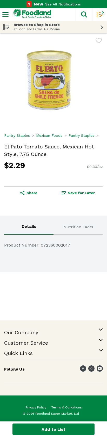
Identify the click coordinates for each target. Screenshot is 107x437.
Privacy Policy (35, 407)
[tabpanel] (53, 243)
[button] (84, 14)
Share (31, 193)
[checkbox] (99, 41)
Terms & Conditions (66, 407)
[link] (78, 193)
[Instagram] (91, 370)
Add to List (53, 429)
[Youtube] (100, 370)
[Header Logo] (31, 15)
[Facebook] (83, 370)
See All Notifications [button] (63, 4)
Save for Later (81, 193)
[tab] (29, 227)
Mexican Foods (49, 135)
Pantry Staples (17, 135)
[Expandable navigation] (5, 14)
